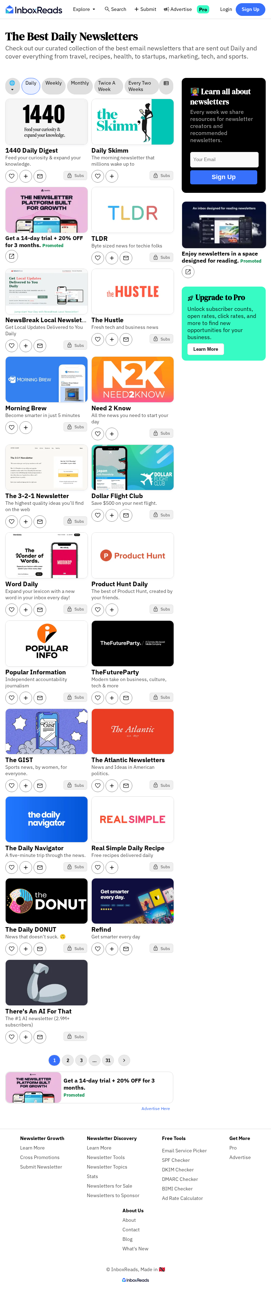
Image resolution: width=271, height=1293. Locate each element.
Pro (203, 9)
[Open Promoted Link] (11, 256)
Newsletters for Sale (109, 1185)
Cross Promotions (40, 1157)
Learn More (205, 349)
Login (226, 9)
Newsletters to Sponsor (113, 1195)
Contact (131, 1229)
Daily (30, 83)
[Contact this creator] (40, 176)
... (94, 1060)
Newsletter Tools (106, 1157)
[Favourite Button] (11, 176)
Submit (148, 9)
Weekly (54, 83)
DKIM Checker (178, 1169)
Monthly (80, 83)
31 (108, 1060)
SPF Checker (176, 1160)
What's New (135, 1248)
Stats (92, 1176)
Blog (127, 1239)
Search (118, 9)
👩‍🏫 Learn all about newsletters (220, 96)
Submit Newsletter (41, 1166)
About (129, 1220)
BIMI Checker (177, 1188)
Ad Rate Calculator (182, 1198)
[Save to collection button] (25, 176)
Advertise (181, 9)
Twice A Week (106, 86)
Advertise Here (155, 1108)
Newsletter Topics (107, 1166)
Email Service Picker (184, 1150)
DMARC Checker (180, 1179)
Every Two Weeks (139, 86)
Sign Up (250, 9)
